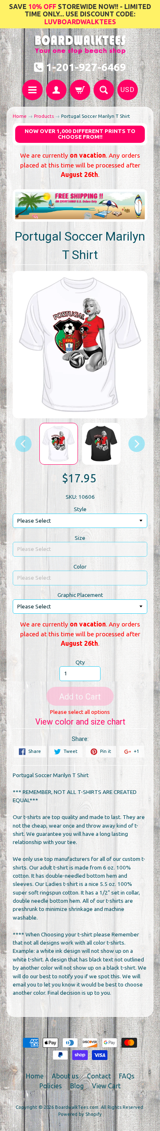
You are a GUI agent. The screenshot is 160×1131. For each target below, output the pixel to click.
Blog (77, 1086)
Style (80, 509)
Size (80, 538)
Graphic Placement (80, 595)
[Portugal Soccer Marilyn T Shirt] (58, 444)
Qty (80, 662)
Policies (50, 1086)
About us (65, 1076)
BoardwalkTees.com (76, 1107)
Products (44, 116)
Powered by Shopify (80, 1114)
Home (20, 116)
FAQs (127, 1076)
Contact (99, 1076)
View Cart (106, 1086)
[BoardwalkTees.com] (80, 50)
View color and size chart (80, 722)
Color (80, 566)
